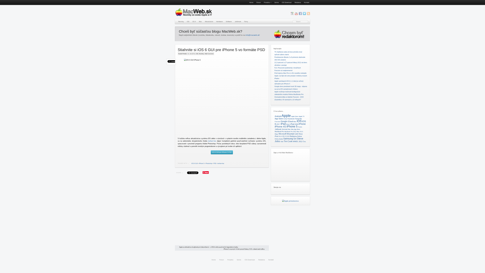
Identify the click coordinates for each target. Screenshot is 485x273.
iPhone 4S (280, 126)
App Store (279, 119)
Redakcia (298, 2)
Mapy (276, 134)
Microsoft (282, 134)
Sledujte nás (277, 187)
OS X (194, 21)
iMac (294, 121)
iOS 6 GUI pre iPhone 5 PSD (222, 152)
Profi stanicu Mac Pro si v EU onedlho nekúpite (290, 73)
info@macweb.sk (252, 35)
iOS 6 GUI (194, 163)
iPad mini (294, 124)
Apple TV (301, 116)
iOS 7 (278, 124)
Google (284, 121)
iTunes (300, 127)
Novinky (181, 21)
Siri (294, 139)
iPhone (302, 124)
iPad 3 (288, 124)
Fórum (258, 2)
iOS (188, 21)
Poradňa (267, 2)
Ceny (285, 119)
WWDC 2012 (297, 141)
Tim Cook (288, 141)
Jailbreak (238, 21)
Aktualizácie (209, 21)
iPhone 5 (201, 163)
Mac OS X (300, 131)
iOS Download (287, 2)
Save (206, 172)
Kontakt (306, 2)
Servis (276, 2)
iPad (283, 123)
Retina (299, 136)
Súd (282, 141)
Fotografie (298, 119)
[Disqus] (222, 210)
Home (251, 2)
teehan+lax (212, 141)
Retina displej (279, 139)
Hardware (219, 21)
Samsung (288, 138)
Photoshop (209, 163)
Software (229, 21)
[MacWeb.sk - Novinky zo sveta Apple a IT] (174, 2)
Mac (200, 21)
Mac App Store (295, 129)
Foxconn (277, 121)
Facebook (291, 119)
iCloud (290, 121)
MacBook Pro (279, 131)
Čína (304, 141)
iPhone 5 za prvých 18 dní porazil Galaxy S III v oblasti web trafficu (244, 249)
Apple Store (294, 116)
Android (278, 116)
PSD (214, 163)
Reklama (293, 136)
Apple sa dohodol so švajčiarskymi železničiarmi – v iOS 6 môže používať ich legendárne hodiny (208, 247)
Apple (286, 115)
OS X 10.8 (285, 136)
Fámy (246, 21)
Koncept (284, 129)
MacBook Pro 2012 (290, 131)
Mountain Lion (292, 134)
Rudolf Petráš (182, 54)
